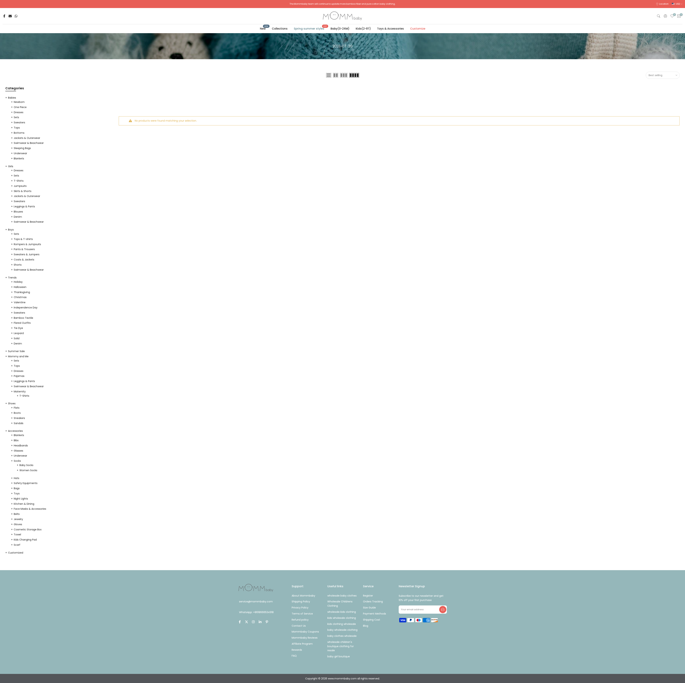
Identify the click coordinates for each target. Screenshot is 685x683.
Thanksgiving (22, 292)
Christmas (20, 297)
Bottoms (19, 133)
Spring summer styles (310, 28)
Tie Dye (18, 328)
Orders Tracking (373, 601)
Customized (15, 552)
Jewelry (18, 519)
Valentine (20, 302)
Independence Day (25, 307)
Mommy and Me (18, 356)
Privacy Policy (300, 607)
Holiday (18, 282)
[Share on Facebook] (4, 16)
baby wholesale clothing (342, 630)
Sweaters (19, 122)
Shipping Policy (301, 601)
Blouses (18, 211)
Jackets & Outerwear (27, 138)
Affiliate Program (302, 644)
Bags (17, 488)
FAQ (294, 656)
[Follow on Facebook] (239, 622)
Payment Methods (374, 613)
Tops (17, 127)
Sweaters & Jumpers (26, 254)
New (264, 28)
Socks (17, 461)
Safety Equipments (25, 483)
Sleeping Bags (22, 148)
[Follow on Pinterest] (266, 622)
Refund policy (300, 619)
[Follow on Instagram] (253, 622)
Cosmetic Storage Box (28, 529)
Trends (12, 277)
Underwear (20, 153)
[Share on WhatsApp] (16, 16)
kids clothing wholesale (341, 624)
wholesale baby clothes (342, 595)
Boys (11, 229)
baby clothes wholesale (342, 636)
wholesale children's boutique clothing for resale (340, 646)
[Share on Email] (10, 16)
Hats (16, 478)
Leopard (19, 333)
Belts (17, 514)
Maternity (20, 391)
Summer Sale (16, 351)
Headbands (21, 445)
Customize (417, 28)
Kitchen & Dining (24, 504)
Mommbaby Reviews (305, 637)
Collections (280, 28)
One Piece (20, 107)
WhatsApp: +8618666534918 (256, 612)
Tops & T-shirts (23, 239)
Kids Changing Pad (25, 539)
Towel (17, 534)
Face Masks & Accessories (30, 509)
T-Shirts (19, 181)
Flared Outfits (22, 323)
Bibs (16, 440)
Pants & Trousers (24, 249)
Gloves (18, 524)
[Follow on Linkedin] (260, 622)
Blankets (19, 158)
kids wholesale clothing (341, 618)
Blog (365, 626)
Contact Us (299, 626)
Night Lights (21, 498)
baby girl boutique (338, 656)
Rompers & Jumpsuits (27, 244)
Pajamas (19, 376)
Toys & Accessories (390, 28)
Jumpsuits (20, 186)
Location (664, 3)
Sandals (18, 423)
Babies (12, 97)
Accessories (15, 431)
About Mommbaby (303, 595)
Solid (16, 338)
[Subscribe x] (442, 609)
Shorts (18, 265)
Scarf (17, 545)
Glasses (18, 450)
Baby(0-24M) (340, 28)
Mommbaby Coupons (305, 631)
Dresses (18, 112)
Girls (10, 166)
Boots (17, 413)
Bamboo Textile (23, 318)
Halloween (20, 287)
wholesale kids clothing (341, 612)
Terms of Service (302, 613)
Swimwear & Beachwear (29, 143)
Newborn (19, 102)
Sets (16, 117)
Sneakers (19, 418)
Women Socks (28, 470)
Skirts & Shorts (22, 191)
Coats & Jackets (24, 259)
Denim (18, 217)
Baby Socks (26, 465)
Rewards (297, 650)
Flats (16, 408)
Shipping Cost (371, 619)
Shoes (12, 403)
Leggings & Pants (24, 206)
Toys (17, 493)
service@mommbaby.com (256, 601)
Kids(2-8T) (363, 28)
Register (368, 595)
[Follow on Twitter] (246, 622)
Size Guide (369, 607)
